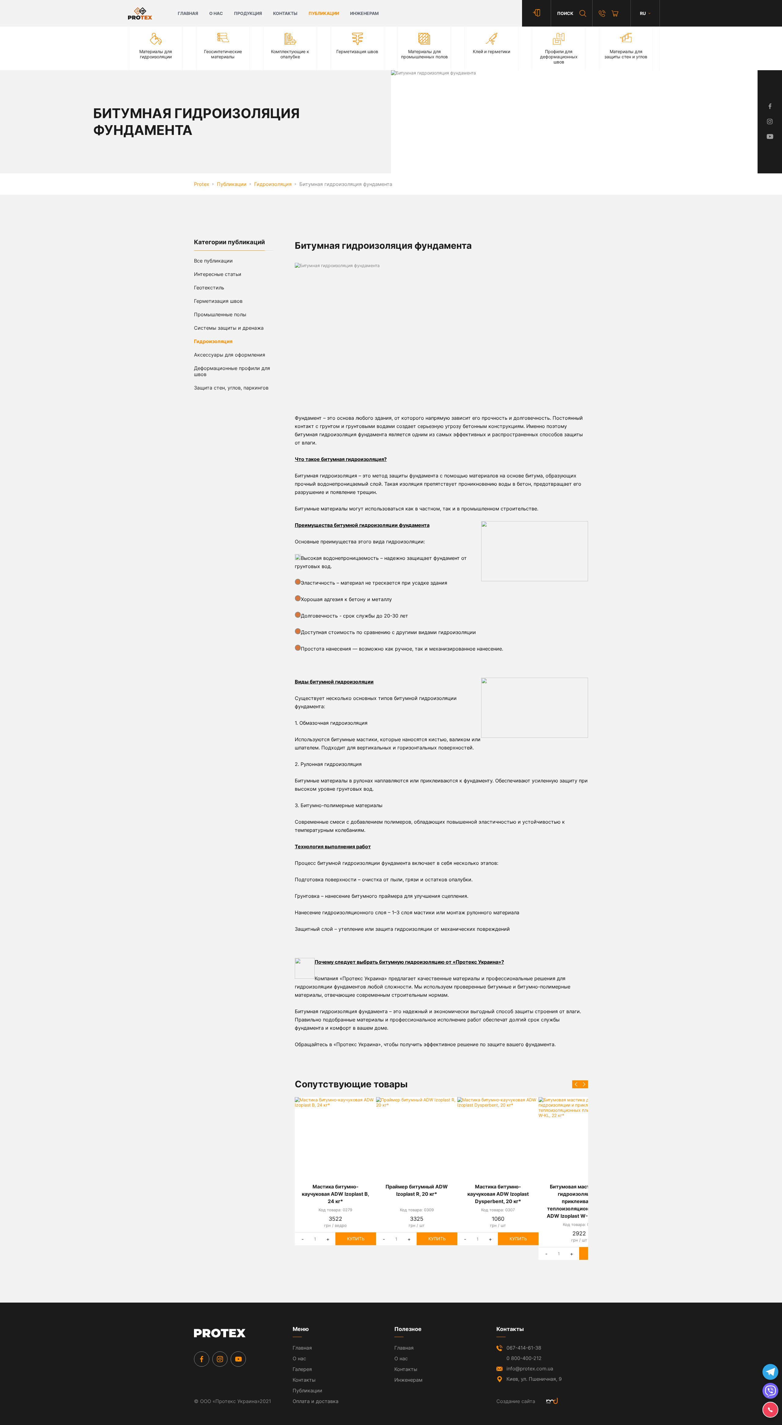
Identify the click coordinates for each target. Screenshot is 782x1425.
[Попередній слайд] (576, 1084)
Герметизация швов (218, 301)
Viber (770, 1391)
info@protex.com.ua (529, 1368)
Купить (355, 1238)
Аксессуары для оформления (229, 355)
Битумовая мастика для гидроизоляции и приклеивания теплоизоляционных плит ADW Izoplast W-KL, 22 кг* (579, 1201)
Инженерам (364, 13)
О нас (216, 13)
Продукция (248, 13)
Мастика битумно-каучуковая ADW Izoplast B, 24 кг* (335, 1194)
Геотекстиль (209, 288)
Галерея (302, 1369)
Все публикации (213, 261)
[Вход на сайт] (536, 13)
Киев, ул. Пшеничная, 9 (534, 1379)
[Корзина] (615, 13)
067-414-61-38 (523, 1348)
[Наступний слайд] (584, 1084)
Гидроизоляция (213, 341)
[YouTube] (238, 1359)
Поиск (565, 13)
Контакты (285, 13)
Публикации (324, 13)
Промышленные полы (220, 314)
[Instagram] (220, 1359)
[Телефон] (602, 13)
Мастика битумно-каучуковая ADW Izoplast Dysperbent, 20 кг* (498, 1194)
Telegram (770, 1372)
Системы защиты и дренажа (229, 328)
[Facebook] (201, 1359)
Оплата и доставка (315, 1401)
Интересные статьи (217, 274)
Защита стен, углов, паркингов (231, 388)
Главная (188, 13)
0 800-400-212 (524, 1358)
